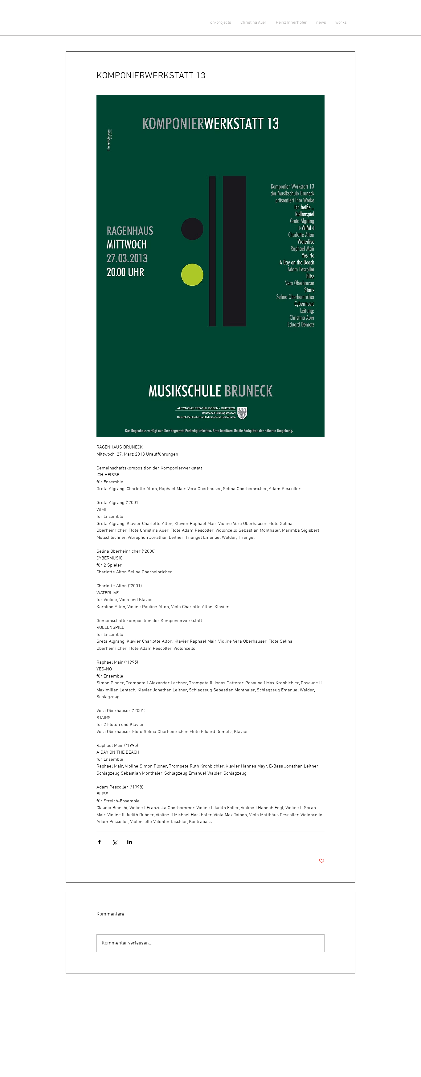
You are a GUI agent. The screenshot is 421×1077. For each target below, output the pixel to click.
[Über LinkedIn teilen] (130, 842)
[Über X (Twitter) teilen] (114, 842)
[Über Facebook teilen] (99, 842)
